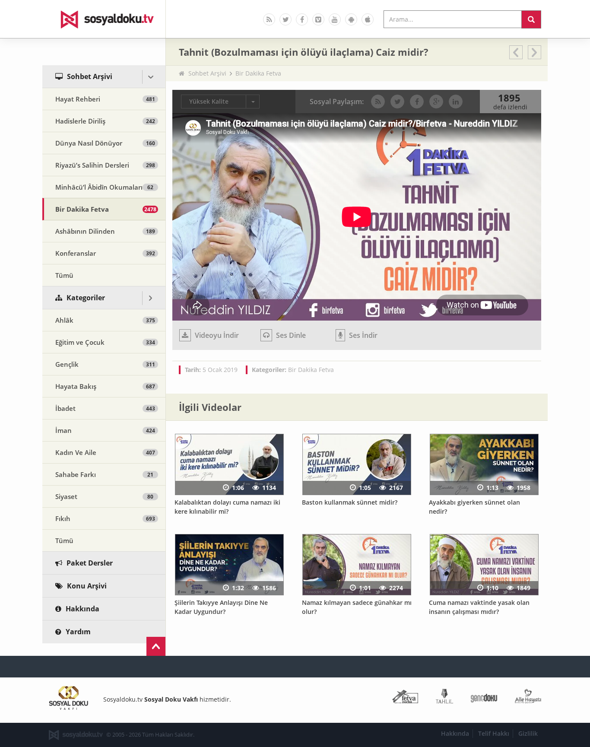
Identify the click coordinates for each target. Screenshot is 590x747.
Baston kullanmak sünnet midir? (349, 502)
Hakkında (455, 733)
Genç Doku (484, 698)
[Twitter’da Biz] (285, 19)
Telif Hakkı (493, 733)
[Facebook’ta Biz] (302, 19)
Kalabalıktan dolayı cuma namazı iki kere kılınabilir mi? (227, 506)
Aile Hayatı (528, 698)
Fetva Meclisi (405, 698)
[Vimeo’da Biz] (318, 19)
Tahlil (444, 698)
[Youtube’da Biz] (335, 19)
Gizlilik (528, 733)
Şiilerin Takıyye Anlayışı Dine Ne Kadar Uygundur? (221, 607)
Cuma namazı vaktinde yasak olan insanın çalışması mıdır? (479, 607)
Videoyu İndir (216, 335)
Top (155, 646)
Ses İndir (362, 335)
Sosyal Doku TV (104, 19)
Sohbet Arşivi (207, 73)
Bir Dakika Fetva (258, 73)
